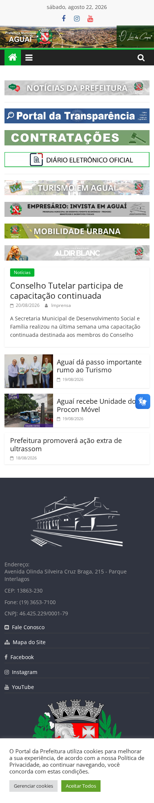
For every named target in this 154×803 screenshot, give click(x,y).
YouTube (21, 686)
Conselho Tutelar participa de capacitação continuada (66, 290)
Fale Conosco (26, 627)
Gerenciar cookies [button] (33, 785)
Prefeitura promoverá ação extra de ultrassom (66, 444)
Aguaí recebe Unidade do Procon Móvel (96, 405)
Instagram (23, 672)
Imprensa (61, 305)
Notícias (22, 272)
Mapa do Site (28, 642)
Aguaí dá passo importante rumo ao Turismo (99, 366)
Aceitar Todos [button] (81, 785)
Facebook (20, 657)
